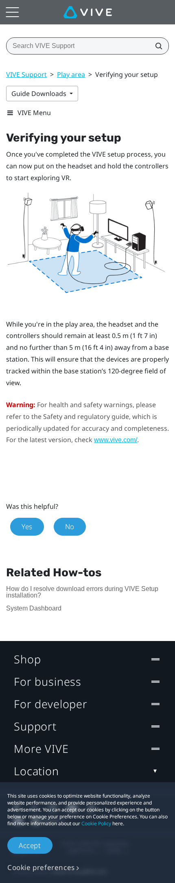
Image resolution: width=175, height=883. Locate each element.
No (69, 526)
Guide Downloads (39, 93)
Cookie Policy (96, 823)
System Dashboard (33, 608)
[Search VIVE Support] (156, 46)
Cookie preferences (41, 867)
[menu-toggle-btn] (12, 12)
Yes (27, 526)
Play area (71, 74)
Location (36, 770)
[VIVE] (87, 12)
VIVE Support (26, 74)
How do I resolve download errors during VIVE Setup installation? (82, 592)
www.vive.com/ (115, 439)
